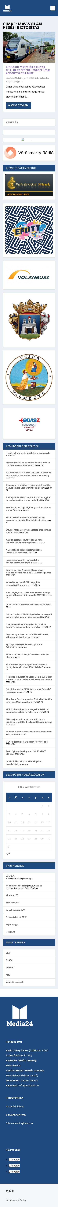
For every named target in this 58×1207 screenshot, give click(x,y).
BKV (8, 953)
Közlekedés (44, 78)
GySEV (9, 960)
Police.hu (10, 932)
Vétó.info (10, 876)
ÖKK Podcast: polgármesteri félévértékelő (27, 742)
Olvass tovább (18, 105)
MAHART (10, 967)
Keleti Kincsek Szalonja (17, 886)
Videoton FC (12, 895)
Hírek (36, 78)
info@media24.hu (29, 1085)
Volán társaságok (14, 982)
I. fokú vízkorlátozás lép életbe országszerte (28, 453)
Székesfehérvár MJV (16, 917)
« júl (8, 853)
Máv (8, 975)
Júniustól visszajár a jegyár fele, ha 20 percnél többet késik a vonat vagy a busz (28, 70)
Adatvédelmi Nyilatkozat (19, 1123)
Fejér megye (12, 924)
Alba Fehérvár (12, 902)
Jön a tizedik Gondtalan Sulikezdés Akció (26, 605)
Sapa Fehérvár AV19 (15, 910)
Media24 (18, 78)
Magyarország (12, 82)
